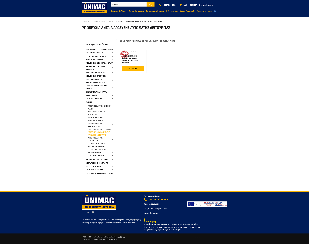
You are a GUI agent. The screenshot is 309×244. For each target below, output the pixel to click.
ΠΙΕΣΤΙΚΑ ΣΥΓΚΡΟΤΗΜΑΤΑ (97, 149)
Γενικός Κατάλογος (103, 220)
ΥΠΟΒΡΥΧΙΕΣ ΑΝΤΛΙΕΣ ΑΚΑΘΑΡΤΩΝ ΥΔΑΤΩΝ (95, 119)
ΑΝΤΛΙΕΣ (111, 21)
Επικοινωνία (148, 213)
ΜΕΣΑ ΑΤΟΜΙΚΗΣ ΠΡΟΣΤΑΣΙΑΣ (97, 163)
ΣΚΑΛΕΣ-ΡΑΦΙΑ (91, 95)
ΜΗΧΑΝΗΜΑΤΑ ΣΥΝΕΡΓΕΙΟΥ (96, 76)
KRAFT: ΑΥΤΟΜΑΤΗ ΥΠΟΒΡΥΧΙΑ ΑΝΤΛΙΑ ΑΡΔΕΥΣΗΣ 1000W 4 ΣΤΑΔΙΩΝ (130, 59)
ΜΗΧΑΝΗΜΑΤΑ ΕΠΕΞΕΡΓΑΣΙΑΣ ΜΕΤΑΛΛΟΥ (96, 67)
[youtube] (93, 212)
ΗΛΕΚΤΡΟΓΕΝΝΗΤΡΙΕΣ (94, 99)
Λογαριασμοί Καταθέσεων (113, 223)
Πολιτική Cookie (112, 239)
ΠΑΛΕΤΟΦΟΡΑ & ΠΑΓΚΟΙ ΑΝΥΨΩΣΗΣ (99, 173)
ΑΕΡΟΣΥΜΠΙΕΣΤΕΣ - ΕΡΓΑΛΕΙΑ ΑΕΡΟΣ (99, 49)
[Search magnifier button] (150, 4)
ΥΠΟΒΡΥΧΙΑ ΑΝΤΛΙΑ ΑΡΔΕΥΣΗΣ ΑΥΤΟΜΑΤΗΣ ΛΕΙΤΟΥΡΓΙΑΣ (99, 133)
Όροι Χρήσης (87, 239)
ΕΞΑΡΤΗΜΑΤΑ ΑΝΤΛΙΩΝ (96, 155)
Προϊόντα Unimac (99, 21)
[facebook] (83, 212)
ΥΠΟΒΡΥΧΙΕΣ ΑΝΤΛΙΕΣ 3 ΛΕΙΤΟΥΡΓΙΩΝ (96, 113)
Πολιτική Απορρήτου (99, 239)
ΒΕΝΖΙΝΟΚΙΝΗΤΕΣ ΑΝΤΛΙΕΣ (97, 144)
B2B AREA (193, 5)
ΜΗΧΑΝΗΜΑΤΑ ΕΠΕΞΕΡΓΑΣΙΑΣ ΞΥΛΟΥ (99, 63)
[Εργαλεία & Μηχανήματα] (94, 7)
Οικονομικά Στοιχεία (129, 223)
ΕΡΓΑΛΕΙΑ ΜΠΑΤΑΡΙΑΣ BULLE (96, 53)
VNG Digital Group (119, 237)
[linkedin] (88, 212)
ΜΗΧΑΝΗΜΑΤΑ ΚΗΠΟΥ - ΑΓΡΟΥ (97, 160)
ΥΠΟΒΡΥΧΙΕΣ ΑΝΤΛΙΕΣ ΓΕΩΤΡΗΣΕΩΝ (95, 139)
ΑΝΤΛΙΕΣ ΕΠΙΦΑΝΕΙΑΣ (95, 152)
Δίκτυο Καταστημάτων (117, 220)
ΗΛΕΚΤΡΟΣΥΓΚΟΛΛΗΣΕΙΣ (95, 59)
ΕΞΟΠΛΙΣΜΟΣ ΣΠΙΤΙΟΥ (94, 166)
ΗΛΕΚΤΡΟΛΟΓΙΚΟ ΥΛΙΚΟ (94, 170)
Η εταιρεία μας (130, 220)
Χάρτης (155, 213)
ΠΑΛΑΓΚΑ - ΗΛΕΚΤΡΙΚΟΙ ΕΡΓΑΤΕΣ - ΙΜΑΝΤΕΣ (98, 87)
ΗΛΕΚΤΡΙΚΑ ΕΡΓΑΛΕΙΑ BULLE (96, 56)
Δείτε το (133, 68)
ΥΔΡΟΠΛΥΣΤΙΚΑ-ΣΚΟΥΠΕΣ (95, 73)
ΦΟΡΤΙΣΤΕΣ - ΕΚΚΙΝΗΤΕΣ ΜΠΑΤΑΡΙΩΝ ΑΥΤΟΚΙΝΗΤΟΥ (95, 80)
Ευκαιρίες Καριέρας (206, 5)
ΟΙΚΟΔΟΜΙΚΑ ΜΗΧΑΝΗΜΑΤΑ (96, 92)
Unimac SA (85, 21)
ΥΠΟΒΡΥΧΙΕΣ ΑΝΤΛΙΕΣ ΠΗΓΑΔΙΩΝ (99, 129)
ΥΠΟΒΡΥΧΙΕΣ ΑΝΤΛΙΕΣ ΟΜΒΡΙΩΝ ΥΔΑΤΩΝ (99, 107)
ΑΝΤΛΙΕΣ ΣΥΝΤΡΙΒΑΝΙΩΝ (96, 147)
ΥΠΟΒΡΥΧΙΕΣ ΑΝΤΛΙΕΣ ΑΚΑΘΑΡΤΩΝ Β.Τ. (95, 124)
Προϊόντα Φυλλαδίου (89, 220)
